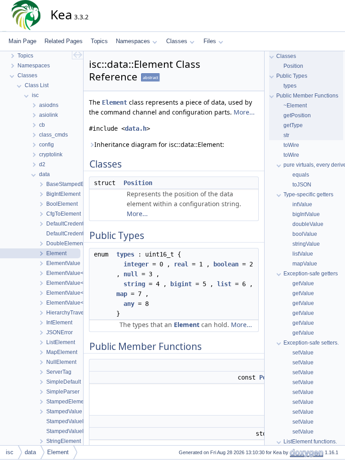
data (30, 452)
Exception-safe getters (310, 273)
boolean (226, 264)
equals (300, 175)
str (286, 135)
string (134, 284)
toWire (291, 145)
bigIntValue (306, 214)
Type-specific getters (308, 194)
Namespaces (133, 41)
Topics (99, 41)
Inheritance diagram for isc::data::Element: (159, 144)
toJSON (301, 184)
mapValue (304, 264)
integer (136, 264)
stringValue (306, 244)
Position (138, 182)
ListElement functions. (310, 441)
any (129, 303)
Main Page (22, 41)
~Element (295, 105)
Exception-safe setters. (311, 343)
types (125, 254)
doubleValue (307, 224)
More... (244, 112)
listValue (302, 254)
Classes (176, 41)
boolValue (304, 234)
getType (293, 125)
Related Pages (63, 41)
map (121, 293)
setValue (303, 352)
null (131, 274)
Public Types (291, 76)
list (224, 284)
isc (9, 452)
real (181, 264)
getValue (303, 283)
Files (209, 41)
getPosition (297, 115)
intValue (302, 204)
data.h (135, 128)
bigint (181, 284)
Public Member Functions (307, 96)
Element (114, 102)
